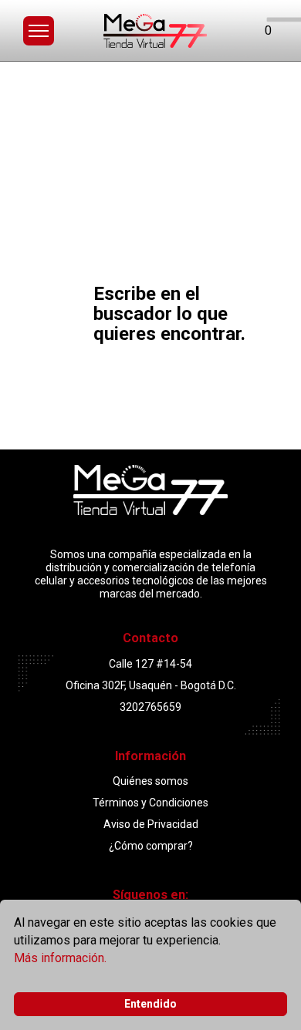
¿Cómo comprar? (151, 846)
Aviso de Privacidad (150, 824)
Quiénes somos (150, 781)
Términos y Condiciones (150, 802)
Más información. (60, 958)
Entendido (150, 1004)
